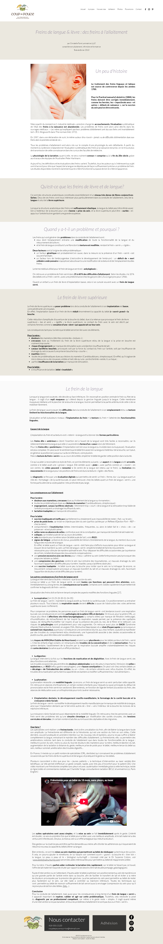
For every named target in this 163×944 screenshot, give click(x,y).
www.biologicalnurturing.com (46, 859)
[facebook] (145, 9)
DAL (65, 886)
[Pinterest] (131, 929)
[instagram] (149, 9)
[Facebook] (131, 917)
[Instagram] (131, 923)
